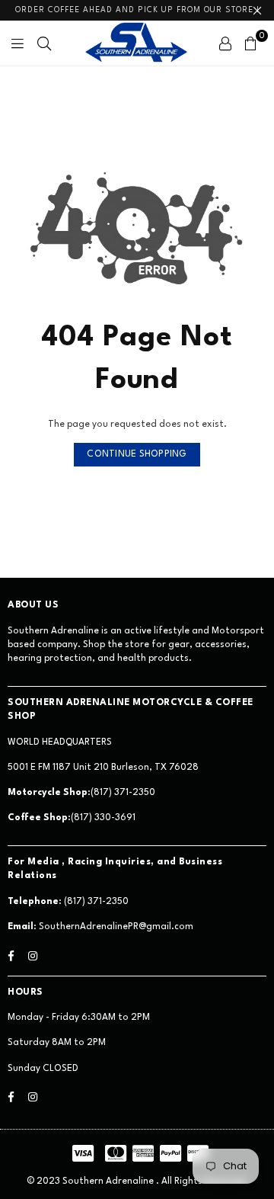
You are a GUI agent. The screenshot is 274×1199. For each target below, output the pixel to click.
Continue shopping (136, 454)
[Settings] (225, 43)
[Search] (44, 43)
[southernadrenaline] (137, 43)
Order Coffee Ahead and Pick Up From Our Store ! (137, 10)
